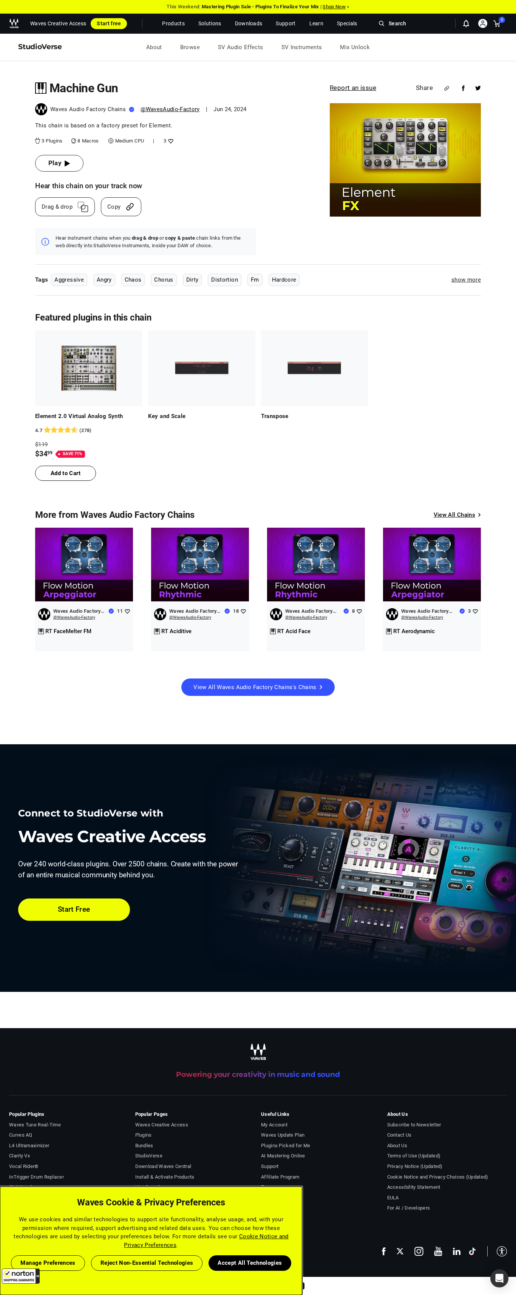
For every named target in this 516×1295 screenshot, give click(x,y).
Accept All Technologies (250, 1262)
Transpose (275, 416)
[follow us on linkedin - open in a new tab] (456, 1251)
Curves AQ (20, 1135)
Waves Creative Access (58, 23)
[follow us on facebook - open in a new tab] (384, 1251)
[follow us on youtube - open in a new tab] (438, 1251)
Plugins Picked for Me (285, 1145)
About (154, 47)
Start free (109, 23)
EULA (393, 1198)
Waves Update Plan (282, 1135)
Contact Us (399, 1135)
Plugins (143, 1135)
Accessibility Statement (413, 1187)
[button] (21, 1276)
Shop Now (334, 6)
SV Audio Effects (240, 47)
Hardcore (284, 279)
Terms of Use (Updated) (414, 1156)
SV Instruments (301, 47)
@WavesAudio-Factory (170, 109)
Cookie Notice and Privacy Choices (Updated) (437, 1177)
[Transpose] (314, 368)
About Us (397, 1145)
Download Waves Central (163, 1166)
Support (269, 1166)
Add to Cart (65, 473)
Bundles (144, 1145)
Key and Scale (167, 416)
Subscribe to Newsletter (414, 1125)
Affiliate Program (280, 1177)
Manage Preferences (47, 1262)
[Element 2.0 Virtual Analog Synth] (88, 368)
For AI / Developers (408, 1208)
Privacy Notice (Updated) (415, 1166)
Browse (190, 47)
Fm (255, 279)
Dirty (192, 279)
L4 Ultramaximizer (29, 1145)
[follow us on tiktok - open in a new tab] (472, 1251)
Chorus (163, 279)
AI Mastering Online (283, 1156)
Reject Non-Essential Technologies (146, 1262)
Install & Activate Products (165, 1177)
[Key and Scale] (201, 368)
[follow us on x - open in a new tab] (400, 1251)
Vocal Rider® (24, 1166)
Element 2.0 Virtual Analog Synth (79, 416)
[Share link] (446, 88)
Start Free (74, 909)
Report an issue (353, 87)
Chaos (133, 279)
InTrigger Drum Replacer (36, 1177)
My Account (274, 1125)
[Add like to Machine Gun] (169, 141)
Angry (104, 279)
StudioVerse (148, 1156)
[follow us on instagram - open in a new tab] (418, 1251)
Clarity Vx (19, 1156)
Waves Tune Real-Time (35, 1125)
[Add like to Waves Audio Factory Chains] (127, 611)
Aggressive (69, 279)
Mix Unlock (355, 47)
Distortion (224, 279)
